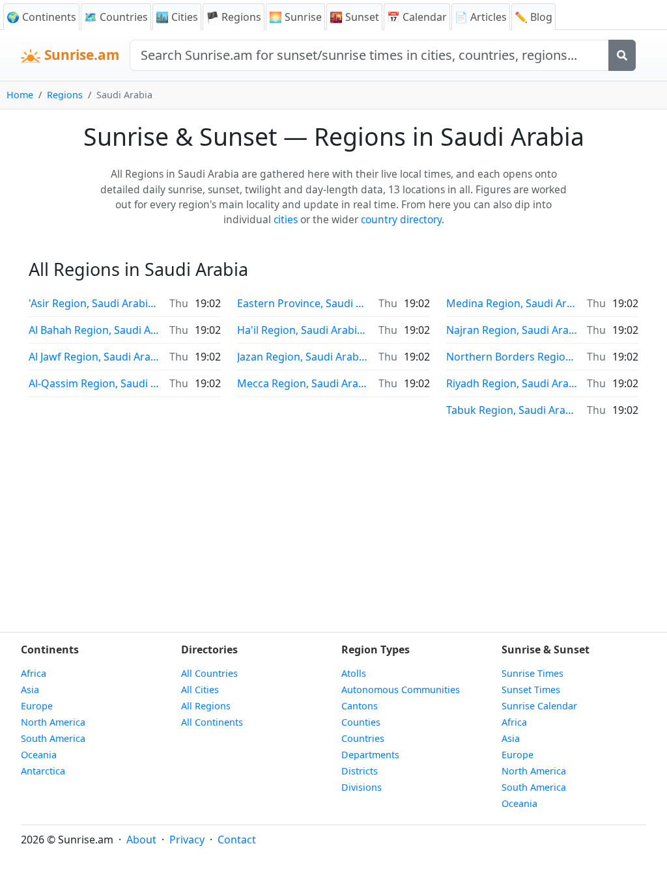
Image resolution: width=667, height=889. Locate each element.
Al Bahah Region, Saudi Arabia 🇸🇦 (94, 330)
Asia (30, 689)
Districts (359, 771)
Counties (360, 722)
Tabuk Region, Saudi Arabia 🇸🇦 (511, 410)
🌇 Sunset (354, 17)
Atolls (353, 673)
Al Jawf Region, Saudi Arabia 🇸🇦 (94, 356)
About (141, 839)
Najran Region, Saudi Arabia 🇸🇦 (511, 330)
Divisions (361, 787)
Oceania (39, 754)
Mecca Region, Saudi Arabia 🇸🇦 (302, 383)
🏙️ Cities (177, 17)
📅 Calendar (417, 17)
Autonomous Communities (400, 689)
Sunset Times (531, 689)
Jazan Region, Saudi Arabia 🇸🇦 (302, 356)
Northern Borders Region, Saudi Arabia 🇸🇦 (511, 356)
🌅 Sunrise (295, 17)
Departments (370, 754)
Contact (237, 839)
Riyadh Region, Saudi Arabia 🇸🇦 (511, 383)
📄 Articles (481, 17)
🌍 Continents (41, 17)
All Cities (200, 689)
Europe (37, 706)
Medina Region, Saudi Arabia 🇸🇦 (511, 303)
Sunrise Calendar (539, 706)
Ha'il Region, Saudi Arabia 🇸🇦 (302, 330)
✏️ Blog (533, 17)
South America (53, 738)
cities (286, 219)
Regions (65, 95)
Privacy (187, 839)
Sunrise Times (532, 673)
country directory (401, 219)
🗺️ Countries (116, 17)
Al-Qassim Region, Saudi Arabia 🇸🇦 (94, 383)
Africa (33, 673)
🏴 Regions (233, 17)
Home (20, 95)
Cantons (359, 706)
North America (53, 722)
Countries (362, 738)
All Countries (209, 673)
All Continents (212, 722)
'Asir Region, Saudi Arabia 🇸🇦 (94, 303)
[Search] (622, 55)
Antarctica (43, 771)
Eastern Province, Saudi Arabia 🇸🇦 (302, 303)
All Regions (206, 706)
